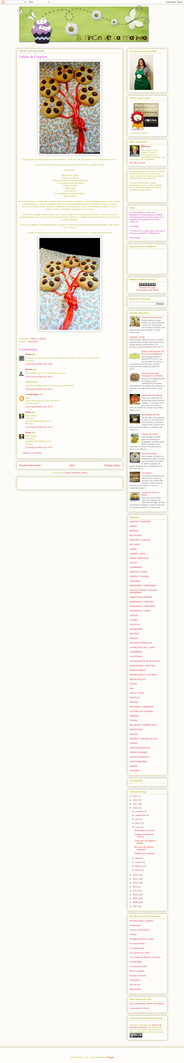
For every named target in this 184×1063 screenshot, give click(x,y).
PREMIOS (134, 716)
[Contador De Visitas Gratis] (147, 285)
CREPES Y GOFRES (139, 576)
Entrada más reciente (30, 465)
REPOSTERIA (136, 729)
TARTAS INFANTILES (139, 757)
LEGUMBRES (136, 652)
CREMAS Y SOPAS (138, 572)
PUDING (133, 720)
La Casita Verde (137, 948)
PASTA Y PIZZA (137, 693)
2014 (135, 879)
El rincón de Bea (137, 943)
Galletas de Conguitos (145, 853)
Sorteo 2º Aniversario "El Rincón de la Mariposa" (153, 352)
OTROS (133, 684)
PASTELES (135, 697)
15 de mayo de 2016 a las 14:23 (38, 377)
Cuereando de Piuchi (139, 1008)
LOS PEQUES (136, 656)
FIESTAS (134, 615)
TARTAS (133, 743)
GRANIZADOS (136, 629)
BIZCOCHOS (136, 535)
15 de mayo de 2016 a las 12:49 (38, 364)
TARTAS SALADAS (138, 761)
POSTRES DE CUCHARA (141, 711)
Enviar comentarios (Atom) (76, 473)
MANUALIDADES (137, 670)
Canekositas (135, 925)
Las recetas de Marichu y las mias (145, 957)
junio (137, 823)
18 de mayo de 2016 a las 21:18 (38, 389)
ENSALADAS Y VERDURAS (142, 606)
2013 (135, 883)
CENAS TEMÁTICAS (139, 558)
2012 (135, 886)
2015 (135, 875)
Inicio (72, 465)
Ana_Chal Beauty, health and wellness (147, 1003)
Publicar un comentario (32, 453)
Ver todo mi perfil (137, 163)
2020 (135, 800)
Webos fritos (135, 989)
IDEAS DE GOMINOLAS (141, 643)
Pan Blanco (147, 473)
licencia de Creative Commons (146, 1026)
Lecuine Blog (135, 962)
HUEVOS (134, 638)
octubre (139, 811)
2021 (135, 796)
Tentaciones (135, 980)
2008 (135, 902)
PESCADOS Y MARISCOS (142, 707)
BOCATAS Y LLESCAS (140, 540)
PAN (132, 688)
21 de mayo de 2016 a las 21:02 (38, 427)
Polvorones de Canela (152, 395)
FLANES (133, 620)
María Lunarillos (137, 971)
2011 (135, 891)
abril (137, 858)
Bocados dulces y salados (141, 921)
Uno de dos (135, 984)
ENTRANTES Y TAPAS (140, 611)
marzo (138, 862)
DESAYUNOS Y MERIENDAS (143, 585)
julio (137, 819)
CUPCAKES (135, 581)
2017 (135, 804)
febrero (138, 866)
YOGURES (135, 770)
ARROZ (133, 526)
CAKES (133, 549)
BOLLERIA (134, 544)
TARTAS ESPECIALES (140, 748)
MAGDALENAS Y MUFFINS (142, 665)
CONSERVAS (136, 567)
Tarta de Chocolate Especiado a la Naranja (152, 374)
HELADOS (134, 633)
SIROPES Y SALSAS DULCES (143, 739)
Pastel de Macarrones (152, 317)
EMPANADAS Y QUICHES (141, 602)
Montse (28, 369)
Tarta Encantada (149, 453)
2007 (135, 906)
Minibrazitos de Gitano (145, 830)
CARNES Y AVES (137, 553)
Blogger (111, 1057)
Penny (28, 412)
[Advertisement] (36, 482)
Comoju (133, 934)
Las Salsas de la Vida (139, 953)
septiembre (140, 815)
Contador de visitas (147, 288)
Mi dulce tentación (138, 975)
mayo (138, 827)
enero (138, 870)
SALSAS (133, 734)
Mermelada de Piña (150, 414)
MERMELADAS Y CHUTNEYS (143, 675)
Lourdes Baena (32, 394)
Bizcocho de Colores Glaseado (144, 848)
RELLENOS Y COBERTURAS (143, 725)
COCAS (133, 563)
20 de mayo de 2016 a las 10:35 (38, 407)
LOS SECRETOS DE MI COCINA (145, 661)
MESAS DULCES (137, 679)
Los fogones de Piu (138, 966)
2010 (135, 894)
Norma (28, 354)
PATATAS (134, 702)
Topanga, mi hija (137, 337)
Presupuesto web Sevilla (147, 290)
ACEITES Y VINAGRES (140, 521)
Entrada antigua (112, 465)
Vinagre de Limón (150, 434)
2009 (135, 898)
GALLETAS (33, 342)
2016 (135, 808)
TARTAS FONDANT (139, 752)
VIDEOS (133, 766)
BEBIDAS (134, 531)
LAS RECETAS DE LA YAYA (142, 647)
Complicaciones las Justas (142, 939)
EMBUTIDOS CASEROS (141, 597)
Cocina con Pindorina (139, 930)
